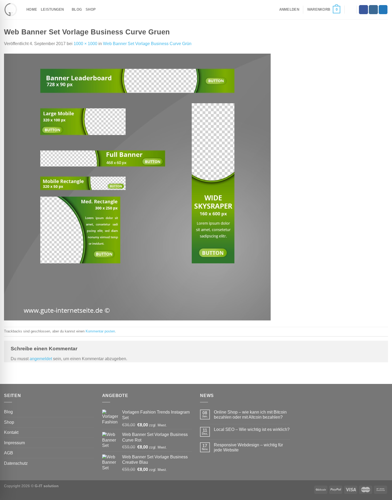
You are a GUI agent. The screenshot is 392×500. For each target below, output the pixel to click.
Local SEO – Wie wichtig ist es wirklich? (252, 429)
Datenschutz (16, 463)
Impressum (14, 443)
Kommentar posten (100, 331)
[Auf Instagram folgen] (373, 9)
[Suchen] (350, 10)
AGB (8, 453)
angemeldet (41, 358)
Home (31, 9)
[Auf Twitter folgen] (383, 9)
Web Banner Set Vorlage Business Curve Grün (147, 43)
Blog (77, 9)
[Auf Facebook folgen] (363, 9)
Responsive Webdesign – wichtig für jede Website (248, 447)
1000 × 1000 (85, 43)
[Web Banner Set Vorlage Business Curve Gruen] (137, 186)
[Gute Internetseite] (11, 9)
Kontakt (11, 432)
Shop (91, 9)
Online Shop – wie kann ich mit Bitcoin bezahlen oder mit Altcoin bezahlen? (250, 414)
